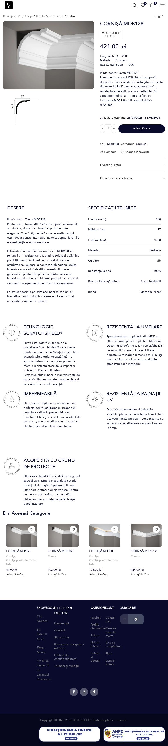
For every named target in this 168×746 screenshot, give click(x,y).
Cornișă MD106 (18, 551)
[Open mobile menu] (162, 5)
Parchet (96, 618)
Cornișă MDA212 (144, 551)
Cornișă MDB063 (60, 551)
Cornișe (70, 16)
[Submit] (136, 619)
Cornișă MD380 (101, 551)
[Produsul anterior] (155, 17)
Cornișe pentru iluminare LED (21, 562)
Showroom (61, 637)
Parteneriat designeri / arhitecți (69, 646)
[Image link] (69, 734)
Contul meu (110, 619)
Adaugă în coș (141, 128)
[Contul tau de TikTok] (94, 692)
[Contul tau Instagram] (84, 692)
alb (159, 261)
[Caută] (134, 5)
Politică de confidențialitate (65, 657)
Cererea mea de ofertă (111, 632)
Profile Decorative (48, 16)
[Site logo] (8, 5)
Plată (109, 653)
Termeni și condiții (66, 666)
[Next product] (163, 17)
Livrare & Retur (111, 662)
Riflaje (95, 635)
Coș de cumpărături (111, 644)
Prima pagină (12, 16)
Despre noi (61, 623)
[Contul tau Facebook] (74, 692)
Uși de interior (96, 644)
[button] (15, 574)
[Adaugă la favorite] (31, 529)
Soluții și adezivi (95, 656)
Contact (59, 630)
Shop (28, 16)
